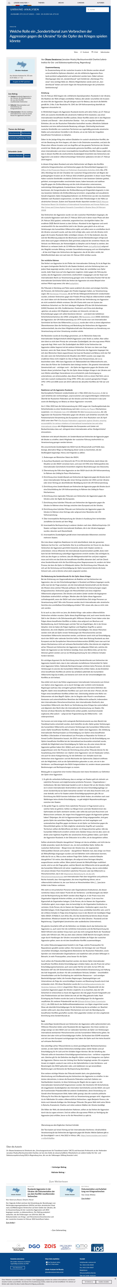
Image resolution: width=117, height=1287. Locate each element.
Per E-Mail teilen (53, 1264)
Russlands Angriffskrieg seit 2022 (19, 138)
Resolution (96, 393)
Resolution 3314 (88, 317)
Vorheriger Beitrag (59, 1167)
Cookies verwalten (104, 1282)
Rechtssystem (26, 133)
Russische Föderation (16, 155)
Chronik (81, 3)
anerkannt (75, 323)
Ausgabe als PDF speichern (21, 82)
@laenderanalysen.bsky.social (54, 1272)
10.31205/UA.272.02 (50, 14)
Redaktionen (83, 1270)
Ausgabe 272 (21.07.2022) (22, 14)
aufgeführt (74, 283)
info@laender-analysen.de (88, 1262)
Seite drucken (105, 52)
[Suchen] (88, 9)
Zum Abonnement (17, 1267)
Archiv (61, 3)
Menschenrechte (14, 133)
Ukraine (27, 155)
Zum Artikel (10, 1223)
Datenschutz (40, 1279)
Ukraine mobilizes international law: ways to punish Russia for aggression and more (22, 113)
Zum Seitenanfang (59, 1230)
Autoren (100, 3)
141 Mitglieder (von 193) (60, 412)
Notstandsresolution (92, 412)
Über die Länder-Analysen (88, 1275)
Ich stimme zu (89, 1282)
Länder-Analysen (20, 3)
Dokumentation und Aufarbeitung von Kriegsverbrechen (20, 106)
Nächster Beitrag (57, 1172)
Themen (41, 3)
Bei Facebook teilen (54, 1262)
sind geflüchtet (94, 246)
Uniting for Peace (87, 409)
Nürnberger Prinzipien (58, 294)
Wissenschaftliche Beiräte (88, 1273)
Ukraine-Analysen (24, 9)
